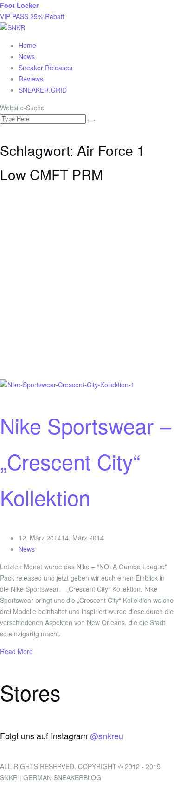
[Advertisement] (87, 287)
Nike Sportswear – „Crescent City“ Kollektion (85, 461)
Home (27, 45)
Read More (16, 651)
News (27, 56)
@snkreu (106, 735)
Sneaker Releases (45, 67)
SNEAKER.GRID (43, 90)
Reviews (31, 78)
